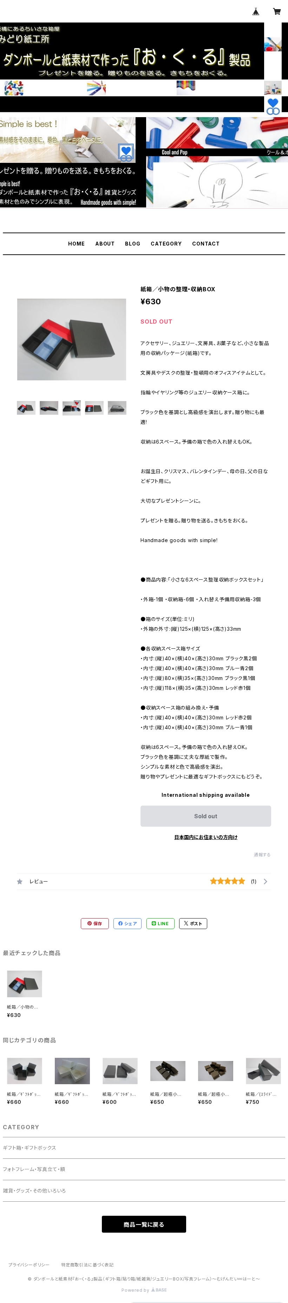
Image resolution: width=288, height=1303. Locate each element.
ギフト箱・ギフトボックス (30, 1148)
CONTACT (206, 244)
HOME (76, 244)
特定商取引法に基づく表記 (87, 1264)
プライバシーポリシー (29, 1264)
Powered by (136, 1290)
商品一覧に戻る (144, 1224)
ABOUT (105, 244)
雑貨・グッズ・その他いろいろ (34, 1191)
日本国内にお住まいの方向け (205, 837)
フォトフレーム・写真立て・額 (34, 1169)
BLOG (132, 244)
